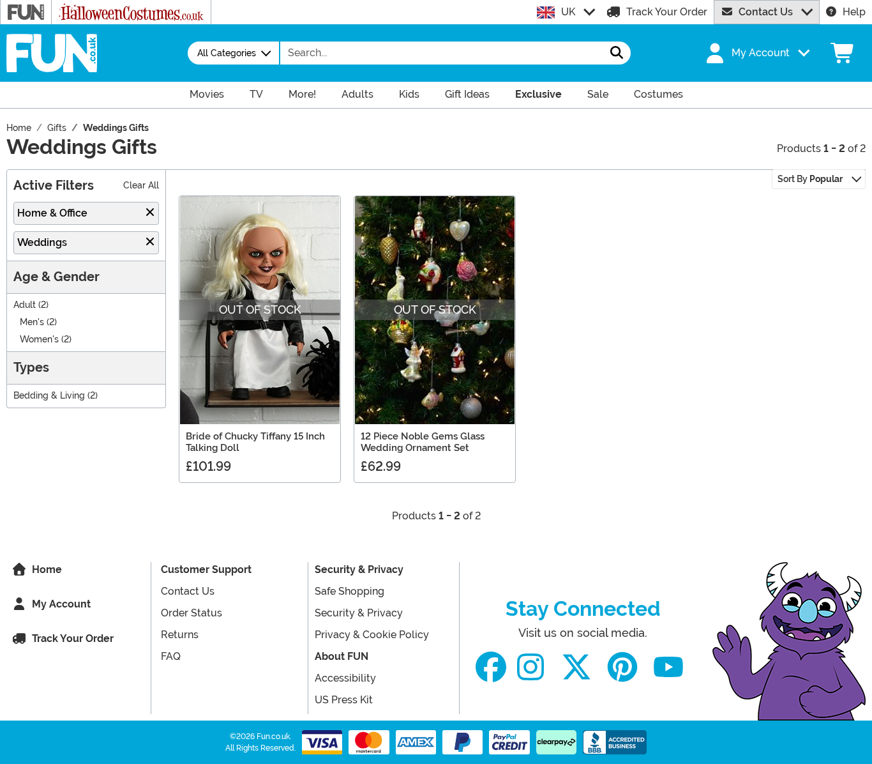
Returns (180, 635)
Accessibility (345, 678)
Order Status (191, 613)
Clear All (141, 185)
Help (854, 12)
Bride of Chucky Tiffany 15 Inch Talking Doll (255, 442)
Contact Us (766, 12)
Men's (32, 322)
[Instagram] (530, 667)
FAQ (171, 656)
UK (568, 12)
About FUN (341, 656)
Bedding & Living (49, 395)
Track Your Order (666, 12)
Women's (39, 339)
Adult (24, 305)
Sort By (810, 179)
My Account (61, 604)
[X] (576, 667)
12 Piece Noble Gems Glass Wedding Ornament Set (423, 442)
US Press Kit (344, 700)
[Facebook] (491, 667)
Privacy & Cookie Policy (372, 635)
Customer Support (206, 569)
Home (47, 569)
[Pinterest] (622, 667)
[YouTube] (668, 667)
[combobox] (441, 53)
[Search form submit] (617, 53)
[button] (756, 53)
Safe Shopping (349, 591)
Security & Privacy (359, 569)
